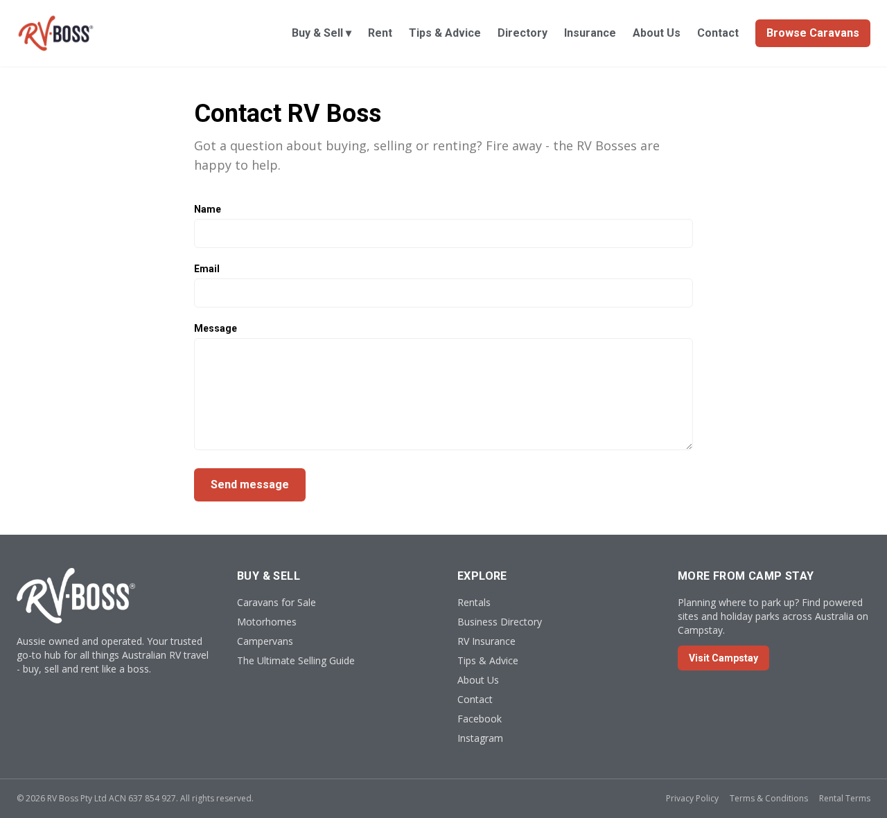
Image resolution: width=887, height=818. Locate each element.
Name (207, 209)
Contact (718, 32)
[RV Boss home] (56, 33)
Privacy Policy (692, 798)
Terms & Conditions (769, 798)
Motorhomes (267, 621)
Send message (250, 484)
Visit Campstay (723, 658)
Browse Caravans (812, 32)
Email (207, 268)
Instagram (480, 738)
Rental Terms (844, 798)
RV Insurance (486, 641)
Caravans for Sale (276, 602)
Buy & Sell (321, 32)
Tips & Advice (445, 32)
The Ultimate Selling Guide (296, 660)
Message (215, 328)
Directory (522, 32)
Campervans (265, 641)
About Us (656, 32)
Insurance (590, 32)
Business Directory (499, 621)
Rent (380, 32)
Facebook (479, 718)
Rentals (474, 602)
